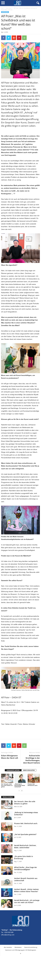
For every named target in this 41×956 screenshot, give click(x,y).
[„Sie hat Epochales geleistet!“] (7, 837)
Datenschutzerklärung (30, 947)
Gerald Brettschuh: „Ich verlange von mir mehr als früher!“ (26, 901)
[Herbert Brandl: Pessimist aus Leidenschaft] (7, 881)
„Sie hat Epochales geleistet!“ (25, 834)
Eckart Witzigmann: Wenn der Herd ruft (9, 756)
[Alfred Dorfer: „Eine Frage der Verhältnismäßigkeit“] (7, 870)
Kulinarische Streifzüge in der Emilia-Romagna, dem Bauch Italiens (31, 759)
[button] (37, 3)
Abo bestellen (8, 947)
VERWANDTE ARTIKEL (13, 770)
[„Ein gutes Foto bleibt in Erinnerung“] (7, 859)
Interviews (9, 8)
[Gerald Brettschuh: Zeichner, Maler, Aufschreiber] (7, 848)
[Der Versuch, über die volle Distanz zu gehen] (7, 778)
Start (2, 8)
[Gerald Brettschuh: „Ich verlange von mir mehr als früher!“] (7, 903)
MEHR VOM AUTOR (29, 770)
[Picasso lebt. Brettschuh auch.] (34, 778)
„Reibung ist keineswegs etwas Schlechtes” (19, 785)
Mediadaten (18, 947)
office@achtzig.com (7, 935)
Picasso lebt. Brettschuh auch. (33, 784)
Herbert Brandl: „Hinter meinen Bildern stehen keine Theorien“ (26, 890)
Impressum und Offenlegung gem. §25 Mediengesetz (20, 950)
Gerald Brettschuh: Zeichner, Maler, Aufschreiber (25, 846)
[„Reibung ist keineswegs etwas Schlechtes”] (20, 778)
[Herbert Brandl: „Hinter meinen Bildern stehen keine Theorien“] (7, 892)
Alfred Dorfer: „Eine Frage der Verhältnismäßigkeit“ (25, 868)
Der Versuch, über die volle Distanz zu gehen (7, 785)
